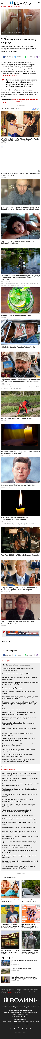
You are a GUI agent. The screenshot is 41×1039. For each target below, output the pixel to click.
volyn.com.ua (14, 991)
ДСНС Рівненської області (9, 75)
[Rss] (30, 1028)
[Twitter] (14, 1028)
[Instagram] (18, 1028)
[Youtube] (26, 1028)
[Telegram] (22, 1028)
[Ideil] (20, 1032)
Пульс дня (17, 6)
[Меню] (2, 3)
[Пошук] (39, 3)
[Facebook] (10, 1028)
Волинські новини (6, 6)
